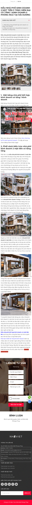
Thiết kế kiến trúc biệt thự (7, 466)
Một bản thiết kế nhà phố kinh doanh (12, 338)
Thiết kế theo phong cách (8, 477)
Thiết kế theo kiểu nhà (7, 475)
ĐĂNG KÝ (27, 493)
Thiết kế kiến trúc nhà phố (8, 468)
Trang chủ (13, 1)
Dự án (19, 1)
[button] (29, 75)
